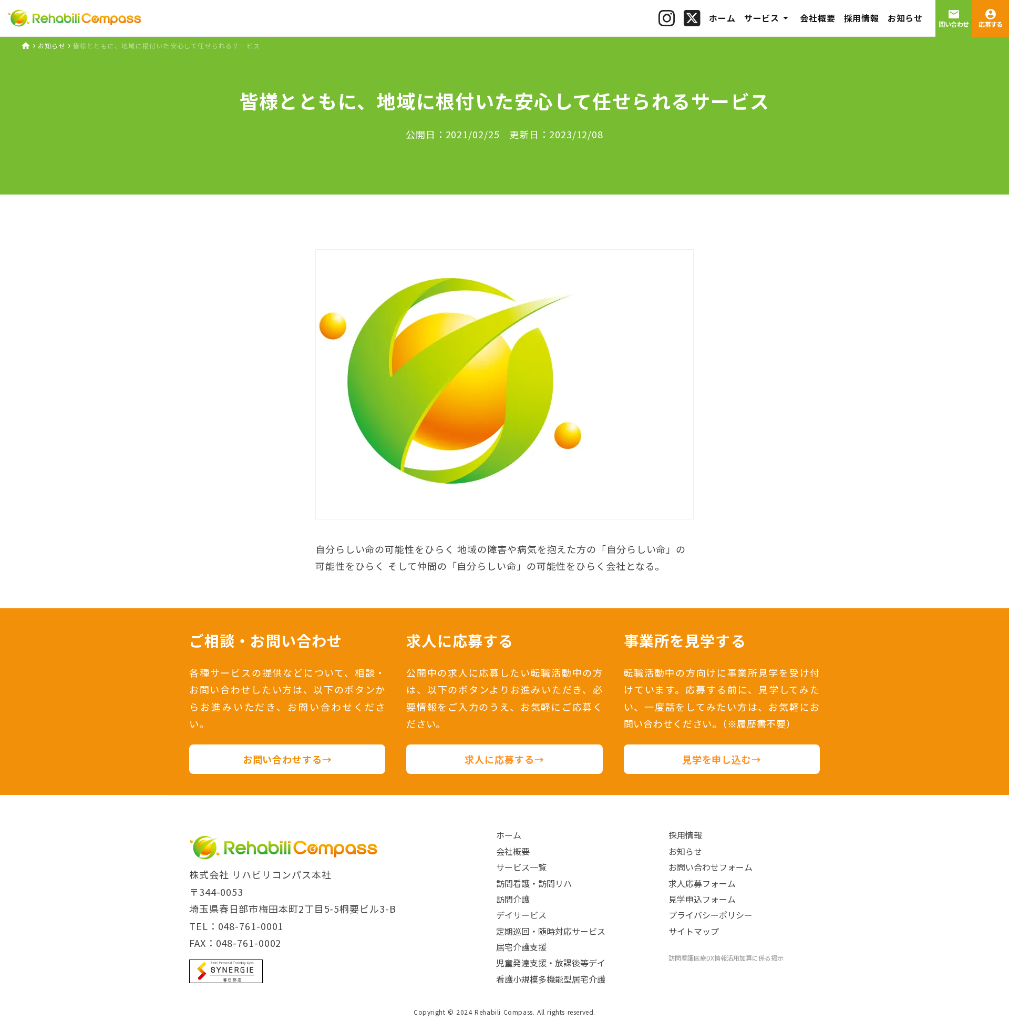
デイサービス (521, 915)
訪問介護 (513, 899)
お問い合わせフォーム (710, 867)
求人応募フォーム (702, 883)
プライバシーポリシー (710, 915)
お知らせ (52, 45)
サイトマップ (693, 931)
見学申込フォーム (702, 899)
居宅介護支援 (521, 947)
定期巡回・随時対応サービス (550, 931)
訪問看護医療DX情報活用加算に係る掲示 (726, 958)
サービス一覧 (521, 867)
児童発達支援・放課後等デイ (550, 962)
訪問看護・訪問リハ (534, 883)
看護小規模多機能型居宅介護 (550, 979)
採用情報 (685, 835)
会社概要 (513, 851)
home (25, 45)
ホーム (508, 835)
